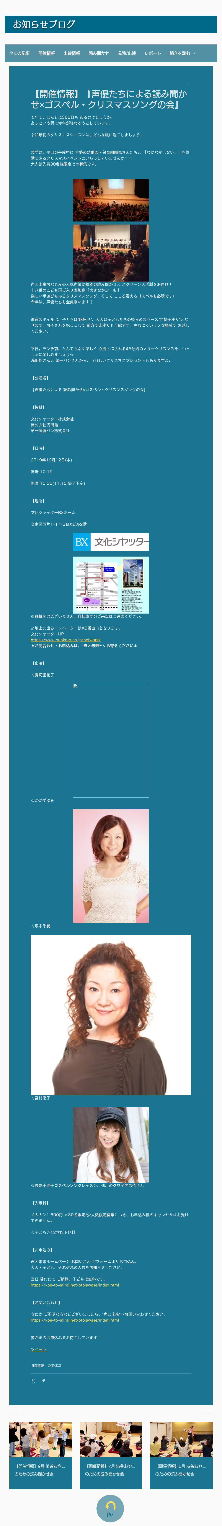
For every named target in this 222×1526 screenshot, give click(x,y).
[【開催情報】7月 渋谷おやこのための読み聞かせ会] (111, 1439)
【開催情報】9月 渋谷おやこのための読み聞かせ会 (40, 1470)
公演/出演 (127, 53)
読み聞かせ (99, 53)
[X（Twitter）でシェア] (33, 1381)
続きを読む (180, 53)
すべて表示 (205, 1413)
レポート (153, 53)
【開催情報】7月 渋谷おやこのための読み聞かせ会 (110, 1470)
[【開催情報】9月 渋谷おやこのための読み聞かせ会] (40, 1439)
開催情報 (46, 53)
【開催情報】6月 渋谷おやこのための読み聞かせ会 (180, 1470)
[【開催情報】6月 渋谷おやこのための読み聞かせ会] (181, 1439)
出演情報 (72, 53)
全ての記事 (19, 53)
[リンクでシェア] (43, 1381)
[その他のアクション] (188, 82)
